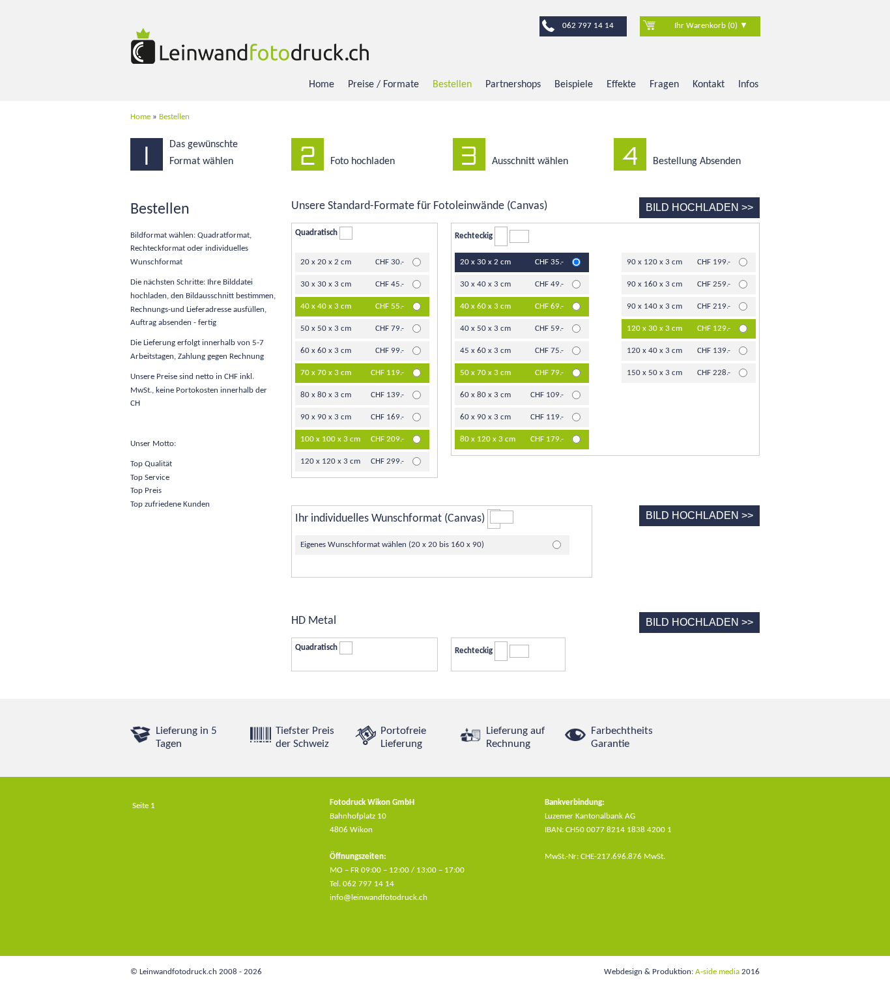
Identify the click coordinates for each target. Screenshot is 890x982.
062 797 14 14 (588, 25)
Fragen (664, 84)
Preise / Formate (383, 84)
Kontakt (709, 84)
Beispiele (573, 84)
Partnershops (513, 84)
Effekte (621, 84)
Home (321, 84)
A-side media (717, 972)
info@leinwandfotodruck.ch (378, 897)
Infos (748, 84)
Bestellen (452, 84)
